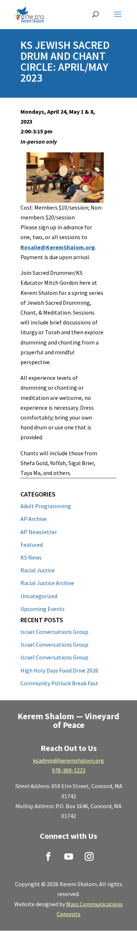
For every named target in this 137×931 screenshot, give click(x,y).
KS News (31, 557)
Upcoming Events (42, 608)
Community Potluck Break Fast (59, 683)
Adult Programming (45, 506)
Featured (31, 544)
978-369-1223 (68, 770)
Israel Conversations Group (54, 631)
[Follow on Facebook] (48, 856)
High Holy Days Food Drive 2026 (59, 670)
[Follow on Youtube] (68, 856)
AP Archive (33, 518)
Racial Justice (37, 570)
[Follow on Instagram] (89, 856)
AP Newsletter (38, 531)
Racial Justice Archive (47, 583)
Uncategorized (38, 596)
